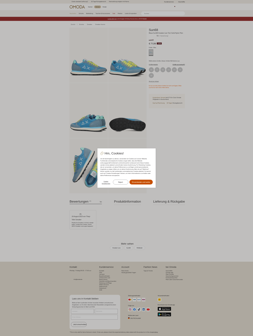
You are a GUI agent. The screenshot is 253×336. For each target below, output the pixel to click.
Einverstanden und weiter (141, 182)
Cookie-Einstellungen (106, 182)
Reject (120, 182)
